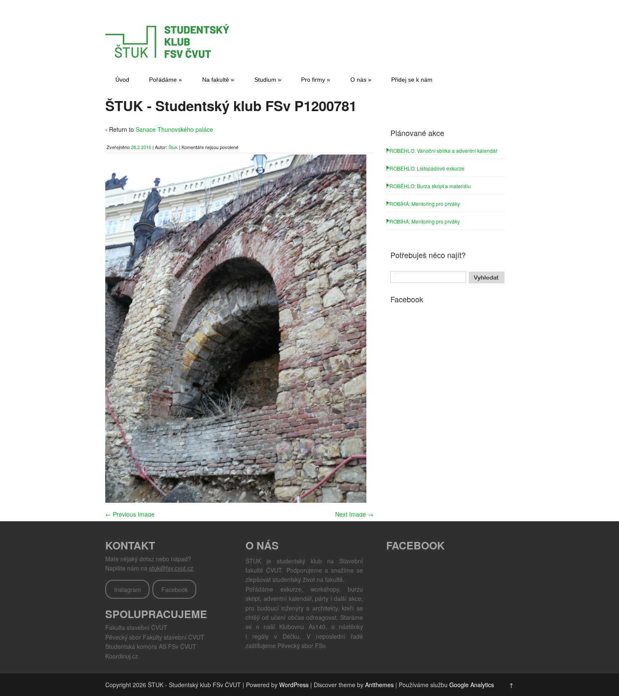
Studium (267, 79)
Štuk (173, 147)
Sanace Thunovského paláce (174, 129)
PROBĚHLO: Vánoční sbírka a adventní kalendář (441, 150)
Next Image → (354, 514)
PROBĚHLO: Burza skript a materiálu (428, 185)
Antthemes (379, 684)
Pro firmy (315, 79)
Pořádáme (165, 79)
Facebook (174, 589)
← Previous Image (130, 514)
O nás (360, 79)
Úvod (122, 79)
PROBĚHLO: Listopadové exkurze (425, 168)
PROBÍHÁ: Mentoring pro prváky (423, 203)
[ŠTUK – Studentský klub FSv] (168, 55)
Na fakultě (218, 79)
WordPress (294, 684)
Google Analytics (471, 684)
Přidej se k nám (411, 79)
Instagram (127, 589)
